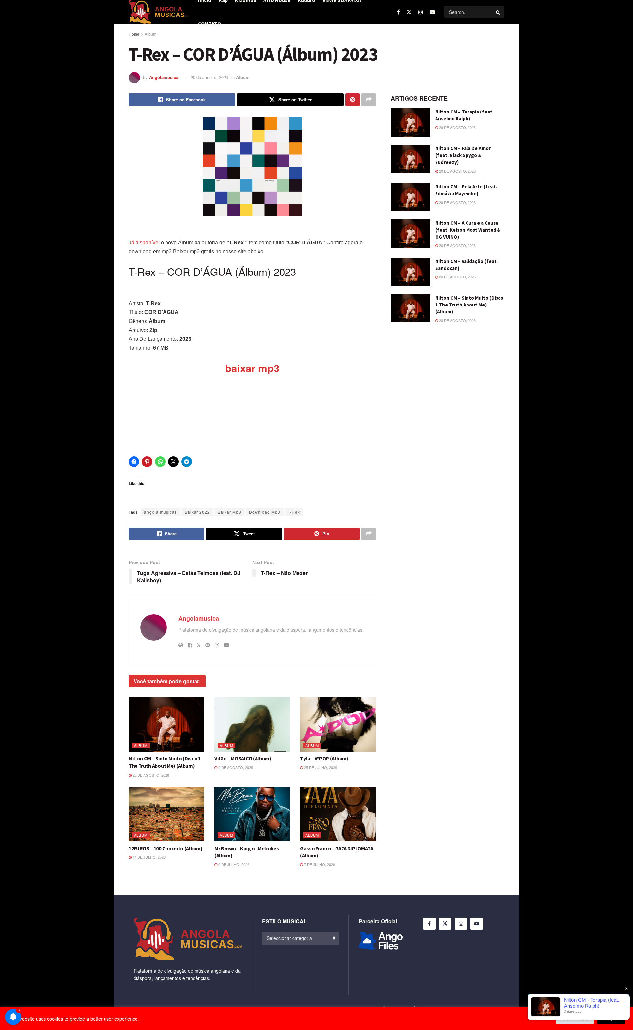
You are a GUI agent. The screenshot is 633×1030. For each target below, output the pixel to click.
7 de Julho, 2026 (319, 864)
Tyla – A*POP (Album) (324, 758)
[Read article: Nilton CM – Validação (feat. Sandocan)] (410, 272)
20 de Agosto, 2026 (150, 775)
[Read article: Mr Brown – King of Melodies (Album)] (252, 814)
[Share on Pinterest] (352, 99)
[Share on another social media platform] (368, 99)
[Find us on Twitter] (409, 12)
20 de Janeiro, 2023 (209, 77)
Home (134, 34)
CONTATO (209, 23)
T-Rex (294, 512)
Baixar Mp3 (229, 512)
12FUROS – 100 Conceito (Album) (165, 848)
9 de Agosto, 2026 (235, 767)
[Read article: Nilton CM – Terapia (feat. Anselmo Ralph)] (410, 122)
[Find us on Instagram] (420, 12)
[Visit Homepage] (159, 12)
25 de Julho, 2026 (320, 767)
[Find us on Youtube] (432, 12)
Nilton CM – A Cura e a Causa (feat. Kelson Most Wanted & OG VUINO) (467, 230)
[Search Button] (498, 12)
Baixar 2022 (197, 512)
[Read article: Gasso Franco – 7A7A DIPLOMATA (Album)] (338, 814)
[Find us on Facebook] (398, 12)
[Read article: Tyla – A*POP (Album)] (338, 724)
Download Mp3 (264, 512)
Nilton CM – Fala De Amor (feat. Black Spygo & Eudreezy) (463, 155)
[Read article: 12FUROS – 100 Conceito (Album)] (166, 814)
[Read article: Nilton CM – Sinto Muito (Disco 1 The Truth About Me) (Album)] (166, 724)
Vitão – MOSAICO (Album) (242, 758)
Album (150, 34)
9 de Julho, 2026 (233, 864)
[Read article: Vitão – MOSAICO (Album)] (252, 724)
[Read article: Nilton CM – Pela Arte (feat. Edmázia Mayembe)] (410, 197)
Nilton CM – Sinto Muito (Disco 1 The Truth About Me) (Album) (469, 305)
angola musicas (160, 512)
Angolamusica (163, 77)
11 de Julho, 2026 (149, 857)
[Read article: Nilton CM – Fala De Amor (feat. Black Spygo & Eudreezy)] (410, 159)
